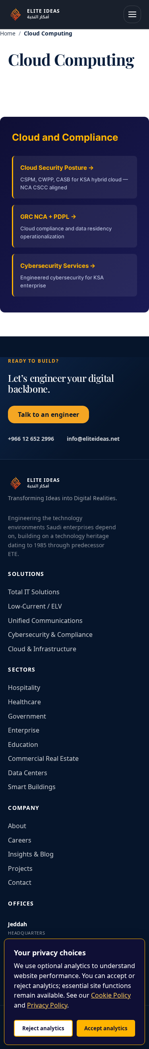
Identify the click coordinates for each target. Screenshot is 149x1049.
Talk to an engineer (48, 414)
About (17, 825)
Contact (19, 882)
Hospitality (24, 687)
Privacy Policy (47, 1005)
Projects (20, 868)
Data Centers (27, 772)
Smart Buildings (32, 786)
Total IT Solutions (34, 591)
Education (23, 744)
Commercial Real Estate (43, 758)
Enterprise (23, 730)
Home (7, 33)
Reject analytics (43, 1028)
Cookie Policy (111, 995)
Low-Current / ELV (35, 606)
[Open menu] (132, 14)
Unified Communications (45, 620)
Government (27, 716)
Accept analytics (106, 1028)
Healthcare (24, 701)
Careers (19, 840)
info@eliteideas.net (93, 438)
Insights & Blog (31, 854)
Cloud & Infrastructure (42, 648)
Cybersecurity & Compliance (50, 634)
